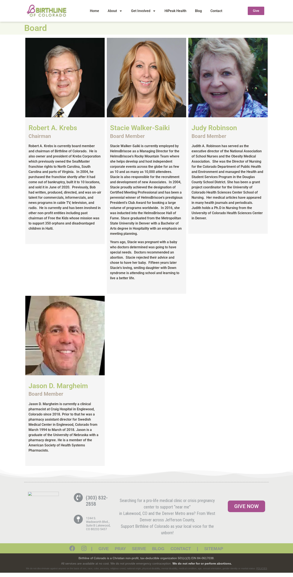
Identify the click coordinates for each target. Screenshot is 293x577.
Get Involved (140, 11)
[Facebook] (72, 548)
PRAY (120, 548)
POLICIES (261, 568)
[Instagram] (84, 548)
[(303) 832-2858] (78, 497)
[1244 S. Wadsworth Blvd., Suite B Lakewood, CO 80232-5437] (78, 519)
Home (94, 11)
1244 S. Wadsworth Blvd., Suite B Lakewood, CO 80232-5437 (98, 523)
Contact (216, 11)
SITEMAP (213, 548)
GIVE (103, 548)
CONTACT (181, 548)
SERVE (139, 548)
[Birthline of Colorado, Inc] (43, 495)
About (112, 11)
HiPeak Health (175, 11)
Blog (198, 11)
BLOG (158, 548)
